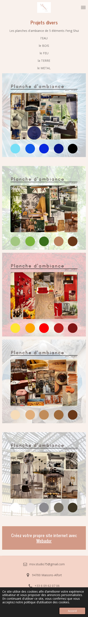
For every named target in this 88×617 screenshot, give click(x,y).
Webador (44, 540)
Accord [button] (72, 611)
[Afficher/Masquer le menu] (83, 7)
